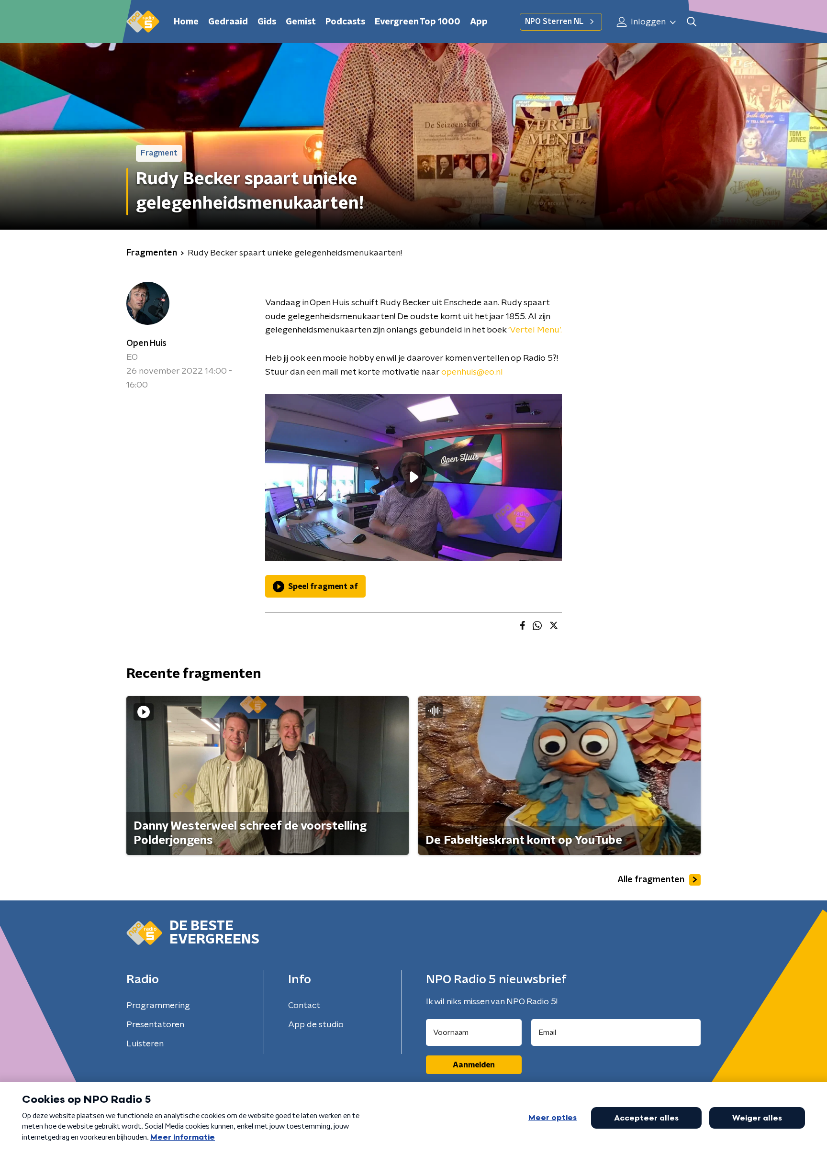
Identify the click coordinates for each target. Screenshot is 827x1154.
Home (186, 22)
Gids (266, 22)
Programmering (158, 1005)
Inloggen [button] (647, 22)
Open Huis (146, 343)
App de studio (316, 1025)
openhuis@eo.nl (472, 372)
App (479, 22)
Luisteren (145, 1044)
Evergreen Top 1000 (417, 22)
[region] (413, 477)
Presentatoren (155, 1025)
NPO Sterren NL (554, 21)
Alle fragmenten (650, 880)
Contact (304, 1005)
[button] (691, 22)
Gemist (301, 22)
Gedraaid (228, 22)
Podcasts (345, 22)
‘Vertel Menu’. (535, 330)
